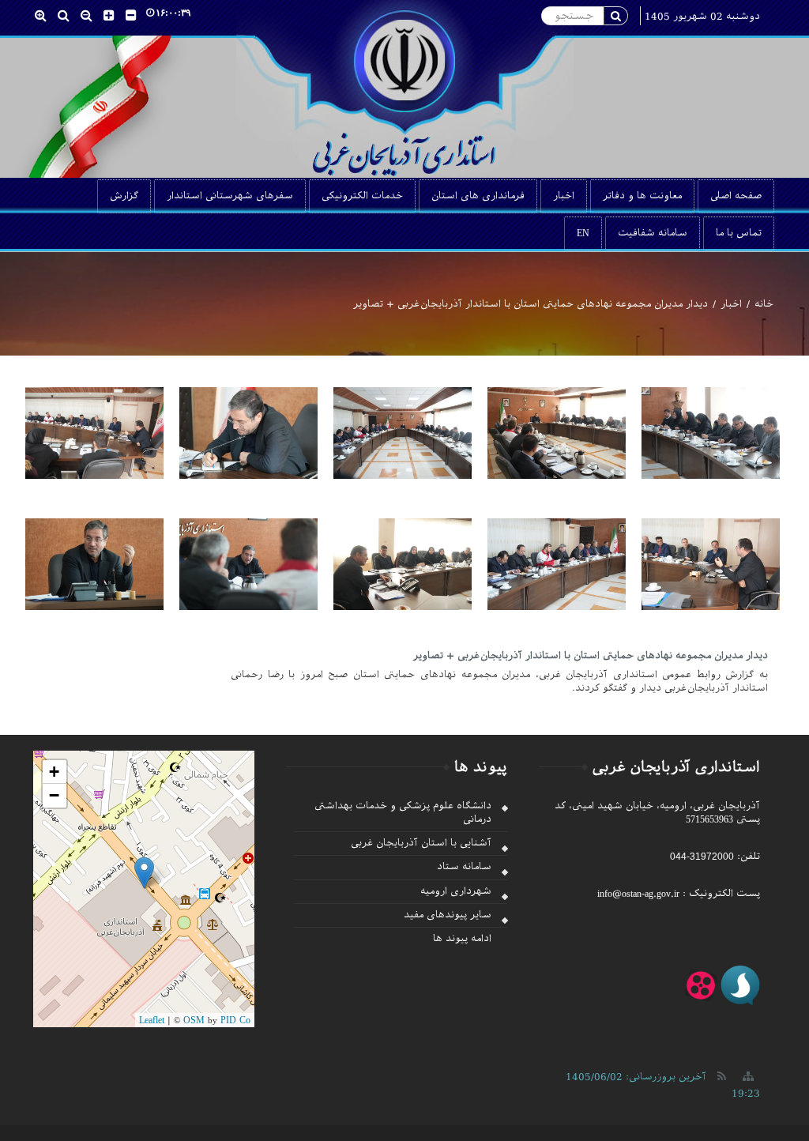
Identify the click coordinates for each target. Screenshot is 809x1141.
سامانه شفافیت (652, 233)
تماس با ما (739, 233)
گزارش (124, 195)
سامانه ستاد (464, 866)
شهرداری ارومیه (455, 891)
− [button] (54, 795)
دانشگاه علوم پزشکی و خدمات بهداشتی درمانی (402, 812)
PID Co (235, 1020)
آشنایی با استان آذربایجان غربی (421, 843)
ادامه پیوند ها (462, 938)
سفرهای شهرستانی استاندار (230, 195)
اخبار (563, 195)
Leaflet (151, 1020)
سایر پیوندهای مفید (447, 915)
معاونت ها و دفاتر (642, 195)
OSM (194, 1020)
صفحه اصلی (736, 195)
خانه (763, 304)
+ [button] (54, 771)
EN (583, 233)
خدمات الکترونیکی (362, 195)
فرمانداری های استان (478, 195)
